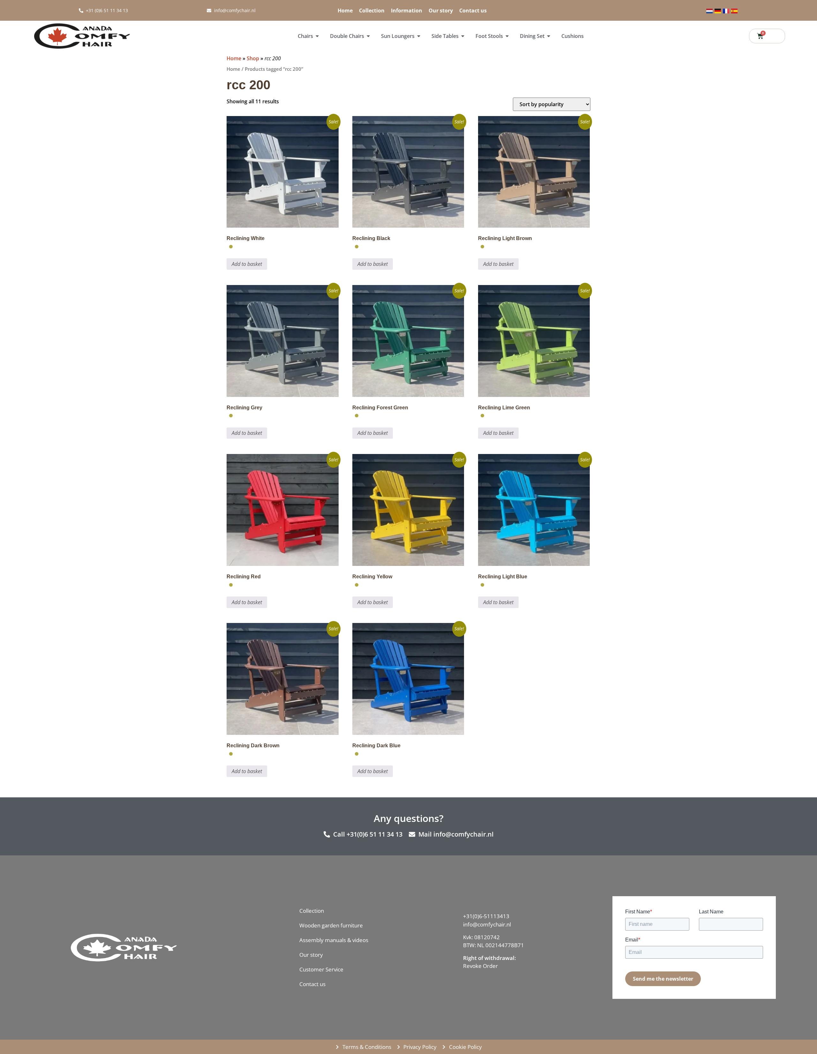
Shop (253, 58)
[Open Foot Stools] (507, 36)
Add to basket (247, 263)
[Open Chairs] (317, 36)
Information (406, 10)
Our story (441, 10)
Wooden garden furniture (331, 925)
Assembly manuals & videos (333, 940)
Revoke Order (480, 966)
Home (345, 10)
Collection (372, 10)
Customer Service (321, 969)
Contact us (473, 10)
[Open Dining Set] (548, 36)
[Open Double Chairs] (368, 36)
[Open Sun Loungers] (418, 36)
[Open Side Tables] (462, 36)
